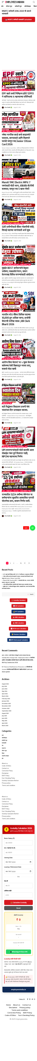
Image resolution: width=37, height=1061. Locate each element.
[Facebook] (27, 999)
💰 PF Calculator (18, 611)
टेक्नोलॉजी (9, 311)
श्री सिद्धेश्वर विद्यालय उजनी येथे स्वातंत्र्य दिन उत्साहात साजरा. (15, 408)
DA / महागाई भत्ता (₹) (9, 848)
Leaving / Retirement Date (12, 867)
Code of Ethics (6, 766)
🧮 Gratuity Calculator (18, 600)
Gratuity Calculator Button (10, 780)
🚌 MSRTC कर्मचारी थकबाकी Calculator (18, 19)
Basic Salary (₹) (9, 838)
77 (24, 563)
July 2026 (4, 686)
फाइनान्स (8, 131)
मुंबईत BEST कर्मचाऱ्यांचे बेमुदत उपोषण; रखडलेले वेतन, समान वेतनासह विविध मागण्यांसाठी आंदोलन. (18, 271)
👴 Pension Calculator (19, 634)
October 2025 (5, 708)
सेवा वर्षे (6, 881)
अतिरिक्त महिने (8, 891)
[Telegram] (32, 999)
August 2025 (5, 713)
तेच (7, 446)
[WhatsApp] (34, 999)
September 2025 (6, 711)
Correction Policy (7, 771)
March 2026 (5, 696)
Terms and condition (8, 785)
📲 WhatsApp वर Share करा (18, 952)
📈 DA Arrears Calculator (18, 628)
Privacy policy (6, 783)
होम (29, 90)
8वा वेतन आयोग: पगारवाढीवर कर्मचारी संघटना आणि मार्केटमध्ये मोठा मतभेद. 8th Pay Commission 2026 (18, 660)
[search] (33, 2)
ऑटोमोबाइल (15, 178)
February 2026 (6, 698)
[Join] (32, 528)
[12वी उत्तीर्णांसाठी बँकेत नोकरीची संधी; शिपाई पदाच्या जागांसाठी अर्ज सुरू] (18, 214)
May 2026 (4, 691)
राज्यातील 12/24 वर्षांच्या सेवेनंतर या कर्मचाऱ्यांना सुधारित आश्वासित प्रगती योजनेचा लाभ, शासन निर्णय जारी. (18, 497)
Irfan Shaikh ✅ (8, 107)
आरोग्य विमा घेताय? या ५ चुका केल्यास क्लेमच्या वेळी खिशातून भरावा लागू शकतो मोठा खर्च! (18, 365)
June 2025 (4, 718)
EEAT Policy (5, 775)
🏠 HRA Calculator (18, 617)
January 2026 (5, 701)
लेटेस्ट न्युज (16, 90)
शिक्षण (14, 311)
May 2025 (4, 720)
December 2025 (6, 703)
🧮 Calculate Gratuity (18, 902)
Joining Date (8, 857)
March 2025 (5, 725)
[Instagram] (29, 999)
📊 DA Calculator (18, 606)
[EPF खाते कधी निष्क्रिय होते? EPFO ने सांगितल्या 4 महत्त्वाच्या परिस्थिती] (18, 80)
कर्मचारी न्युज (9, 90)
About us (5, 763)
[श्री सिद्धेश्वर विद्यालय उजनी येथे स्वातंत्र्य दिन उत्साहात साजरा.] (18, 393)
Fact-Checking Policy (8, 778)
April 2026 (5, 693)
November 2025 (6, 706)
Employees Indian (14, 2)
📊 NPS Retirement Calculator (18, 640)
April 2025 (4, 723)
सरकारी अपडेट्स (23, 90)
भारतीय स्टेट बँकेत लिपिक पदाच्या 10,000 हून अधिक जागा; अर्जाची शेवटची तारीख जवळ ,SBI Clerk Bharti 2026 (16, 319)
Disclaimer (5, 773)
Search (31, 594)
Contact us (5, 768)
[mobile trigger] (3, 2)
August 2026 (5, 684)
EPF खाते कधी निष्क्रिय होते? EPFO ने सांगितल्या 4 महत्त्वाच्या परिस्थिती (18, 95)
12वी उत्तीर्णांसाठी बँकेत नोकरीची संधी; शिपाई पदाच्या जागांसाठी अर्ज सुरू (18, 228)
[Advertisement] (18, 48)
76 (20, 563)
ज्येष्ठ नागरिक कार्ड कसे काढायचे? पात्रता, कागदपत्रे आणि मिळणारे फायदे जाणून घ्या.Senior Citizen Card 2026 (16, 139)
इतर (3, 90)
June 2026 (4, 689)
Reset (19, 908)
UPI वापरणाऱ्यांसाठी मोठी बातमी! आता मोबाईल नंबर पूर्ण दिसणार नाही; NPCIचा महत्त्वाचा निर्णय (18, 453)
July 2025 (4, 715)
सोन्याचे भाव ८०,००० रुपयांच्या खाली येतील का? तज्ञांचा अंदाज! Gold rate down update (17, 669)
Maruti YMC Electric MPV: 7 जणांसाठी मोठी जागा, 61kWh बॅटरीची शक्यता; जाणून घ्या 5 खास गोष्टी (18, 185)
